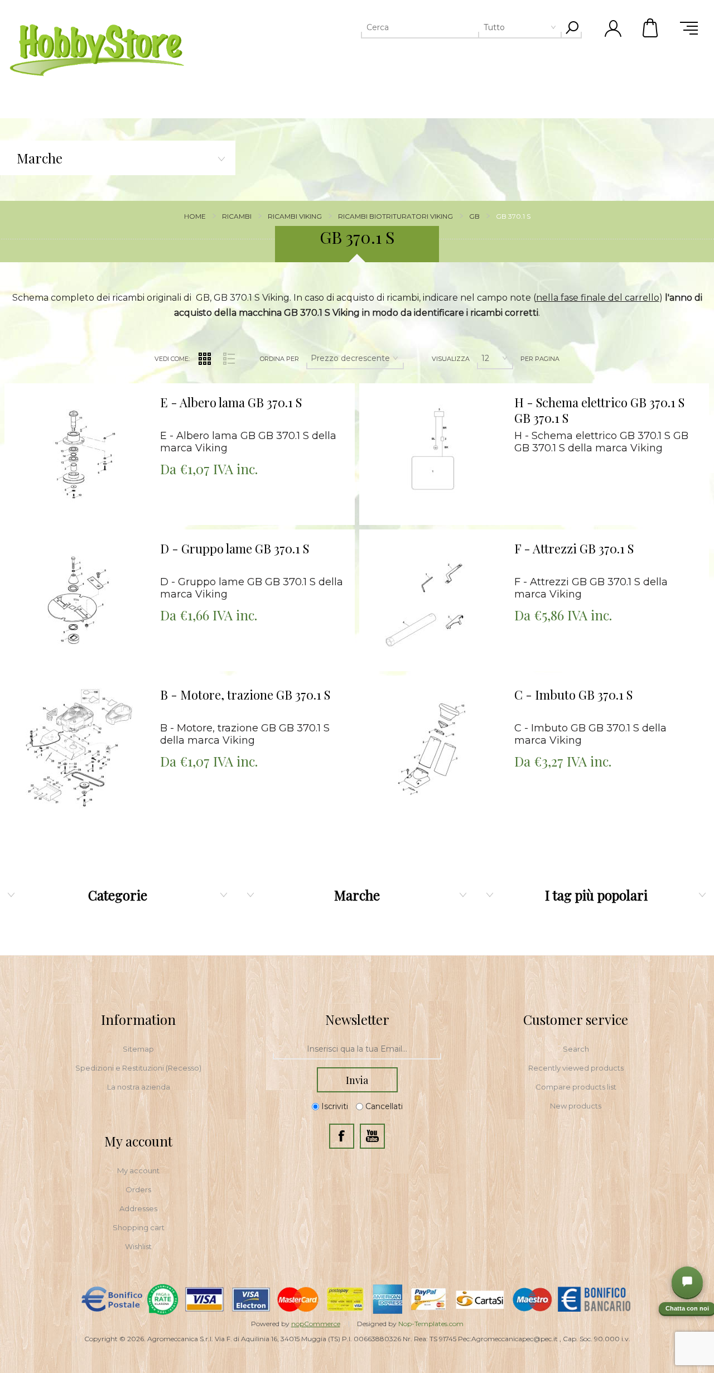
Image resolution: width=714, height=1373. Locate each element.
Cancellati (384, 1107)
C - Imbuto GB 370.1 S (573, 695)
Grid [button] (205, 359)
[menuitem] (138, 1048)
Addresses (138, 1208)
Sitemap (138, 1048)
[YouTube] (372, 1136)
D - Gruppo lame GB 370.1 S (234, 549)
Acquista (63, 386)
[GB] (77, 456)
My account (138, 1170)
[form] (357, 1049)
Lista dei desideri (85, 414)
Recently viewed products (576, 1067)
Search (576, 1048)
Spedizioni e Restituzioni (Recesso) (138, 1067)
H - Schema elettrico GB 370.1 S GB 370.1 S (599, 410)
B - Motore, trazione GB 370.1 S (245, 695)
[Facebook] (341, 1136)
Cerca (572, 27)
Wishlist (138, 1246)
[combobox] (444, 27)
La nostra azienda (138, 1086)
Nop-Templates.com (431, 1323)
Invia (357, 1080)
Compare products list (576, 1086)
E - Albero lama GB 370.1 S (231, 402)
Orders (138, 1189)
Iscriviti (334, 1107)
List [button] (229, 359)
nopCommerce (315, 1323)
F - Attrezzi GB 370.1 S (574, 549)
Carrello (651, 27)
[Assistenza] (687, 1282)
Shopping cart (139, 1227)
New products (575, 1105)
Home (195, 216)
